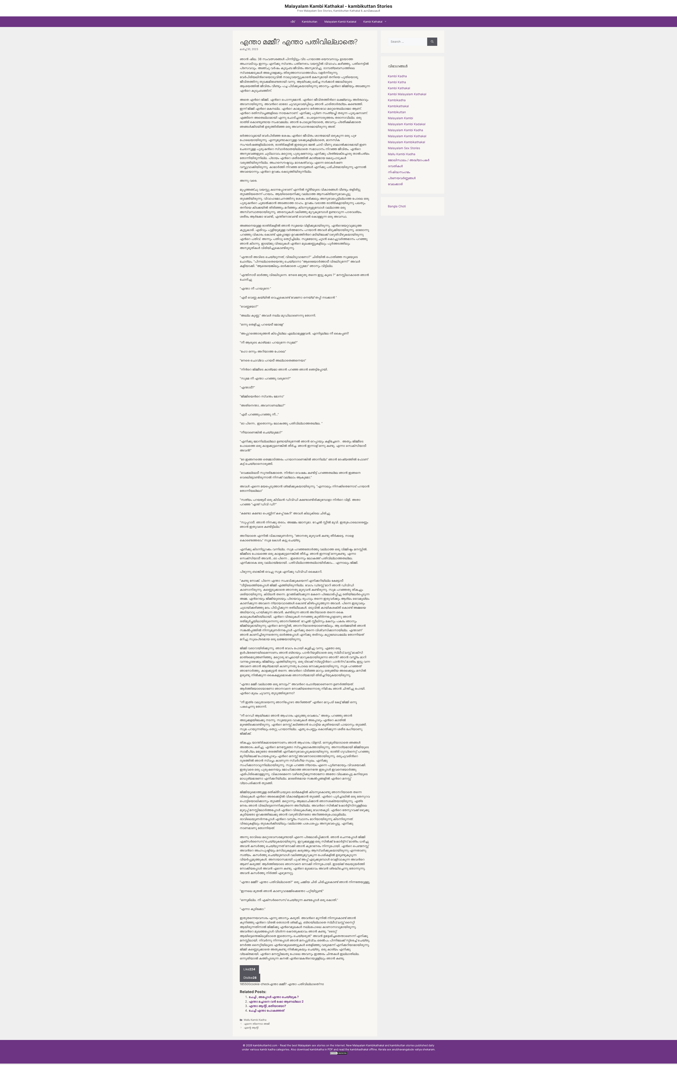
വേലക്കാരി (395, 184)
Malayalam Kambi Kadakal (340, 21)
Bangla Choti (397, 206)
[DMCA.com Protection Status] (338, 1054)
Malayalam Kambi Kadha (405, 130)
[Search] (432, 42)
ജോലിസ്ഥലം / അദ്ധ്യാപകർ (408, 160)
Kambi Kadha (397, 76)
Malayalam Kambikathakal (406, 142)
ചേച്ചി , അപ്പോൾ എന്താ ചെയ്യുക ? (274, 997)
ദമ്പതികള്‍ (395, 166)
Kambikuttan (309, 21)
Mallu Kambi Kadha (255, 1019)
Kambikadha (397, 100)
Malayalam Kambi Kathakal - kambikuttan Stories (338, 6)
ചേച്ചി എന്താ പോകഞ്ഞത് (266, 1010)
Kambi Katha (397, 82)
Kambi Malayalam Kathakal (407, 94)
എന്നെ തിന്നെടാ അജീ (257, 1023)
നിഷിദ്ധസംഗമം (399, 172)
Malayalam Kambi (400, 118)
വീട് (292, 21)
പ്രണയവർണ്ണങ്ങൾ (402, 178)
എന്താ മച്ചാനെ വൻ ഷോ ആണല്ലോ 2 (276, 1001)
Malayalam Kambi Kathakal (407, 136)
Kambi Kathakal (372, 21)
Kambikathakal (398, 106)
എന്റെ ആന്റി (251, 1027)
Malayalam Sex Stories (404, 148)
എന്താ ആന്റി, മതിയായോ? (267, 1006)
